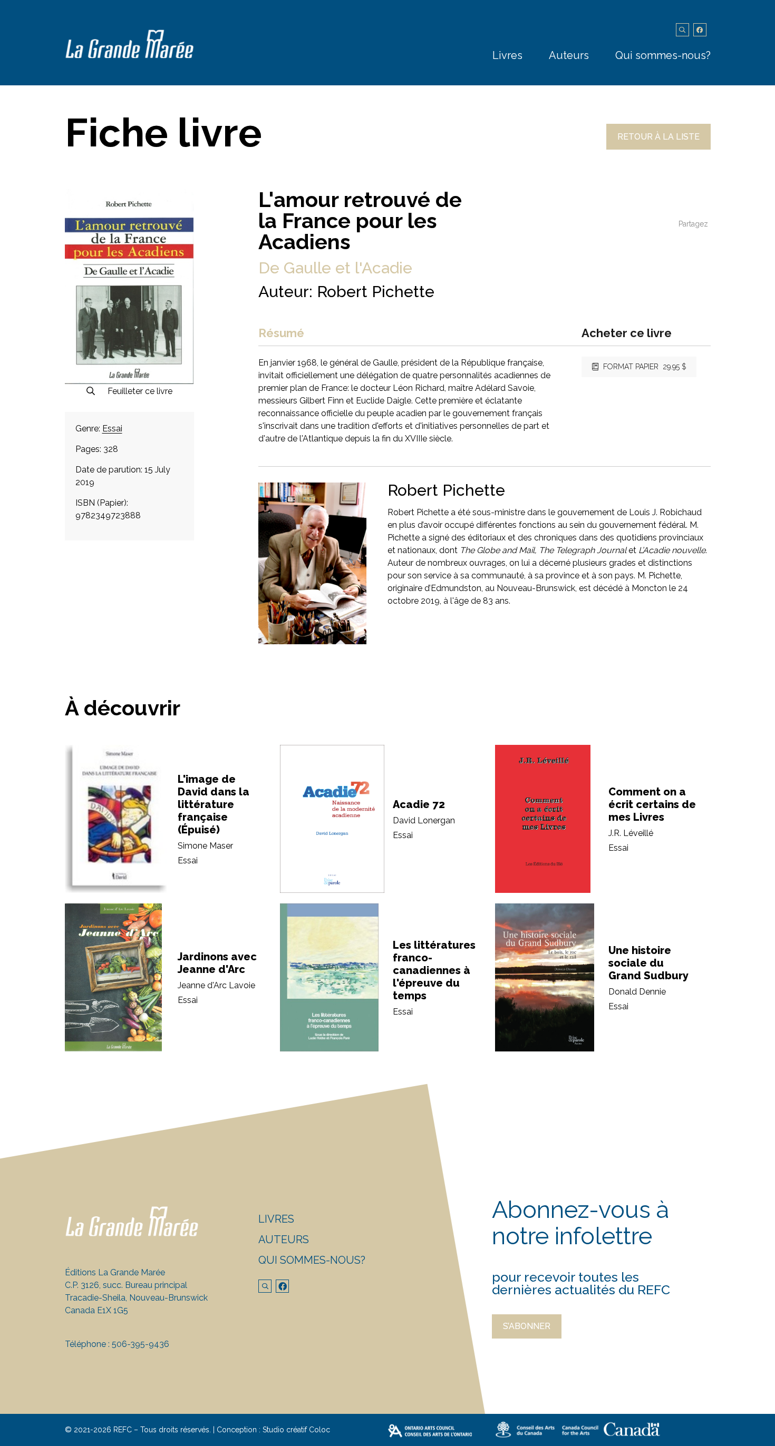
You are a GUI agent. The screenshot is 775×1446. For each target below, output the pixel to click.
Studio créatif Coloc (296, 1429)
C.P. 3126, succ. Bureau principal (126, 1285)
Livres (507, 55)
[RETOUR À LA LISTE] (658, 147)
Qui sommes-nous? (663, 55)
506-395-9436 (140, 1344)
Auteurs (569, 55)
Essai (112, 429)
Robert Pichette (375, 291)
